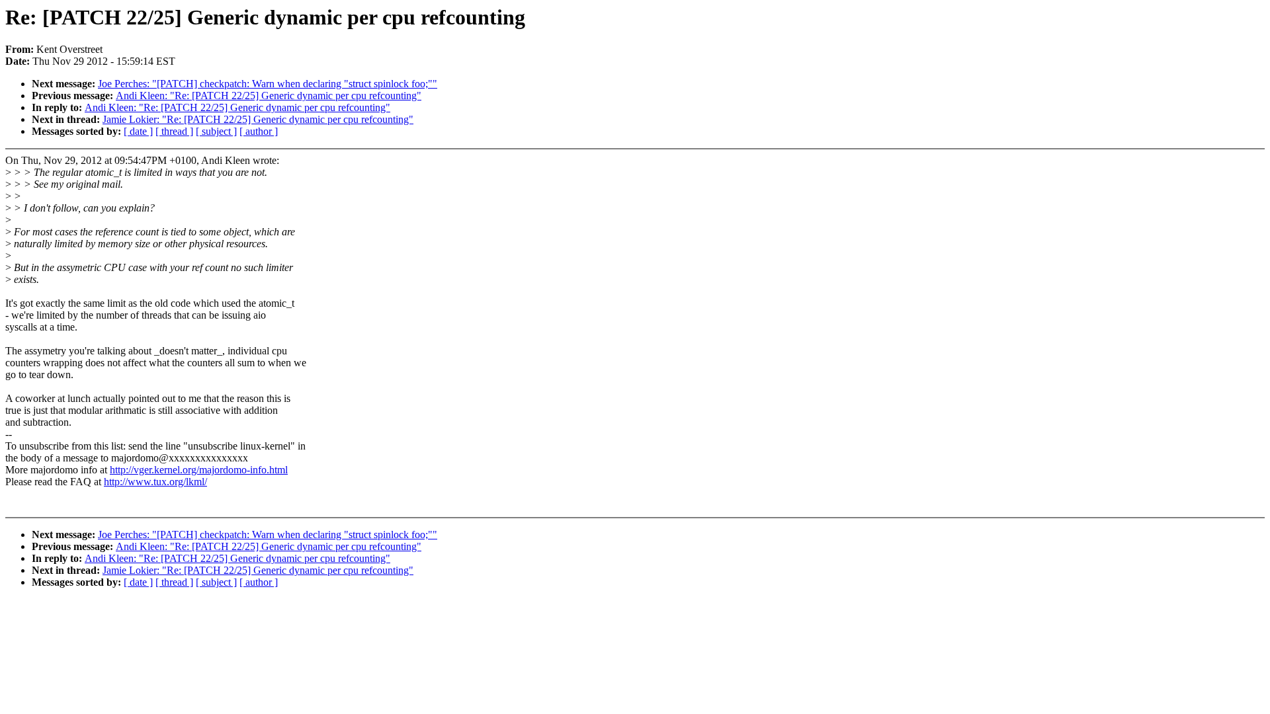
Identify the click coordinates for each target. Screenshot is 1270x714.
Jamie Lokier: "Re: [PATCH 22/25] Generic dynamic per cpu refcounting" (258, 119)
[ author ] (258, 131)
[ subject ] (216, 131)
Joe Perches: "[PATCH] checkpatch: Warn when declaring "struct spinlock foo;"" (267, 83)
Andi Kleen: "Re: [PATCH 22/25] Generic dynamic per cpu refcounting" (268, 95)
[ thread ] (174, 131)
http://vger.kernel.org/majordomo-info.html (199, 469)
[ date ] (138, 131)
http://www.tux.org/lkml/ (155, 481)
